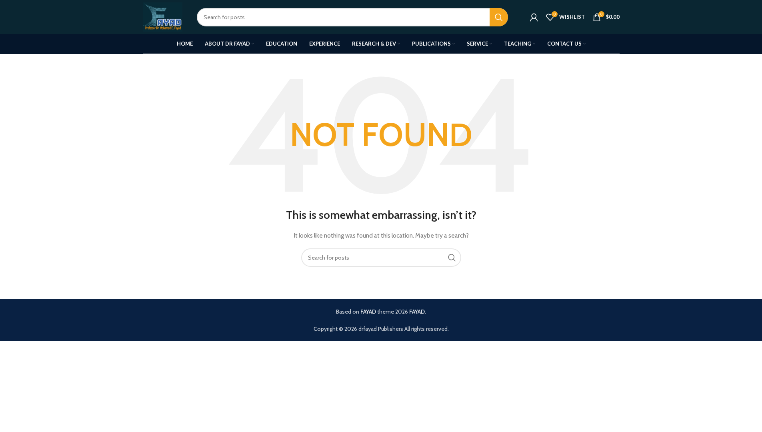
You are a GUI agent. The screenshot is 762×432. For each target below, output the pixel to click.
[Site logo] (163, 16)
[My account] (534, 17)
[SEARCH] (499, 17)
